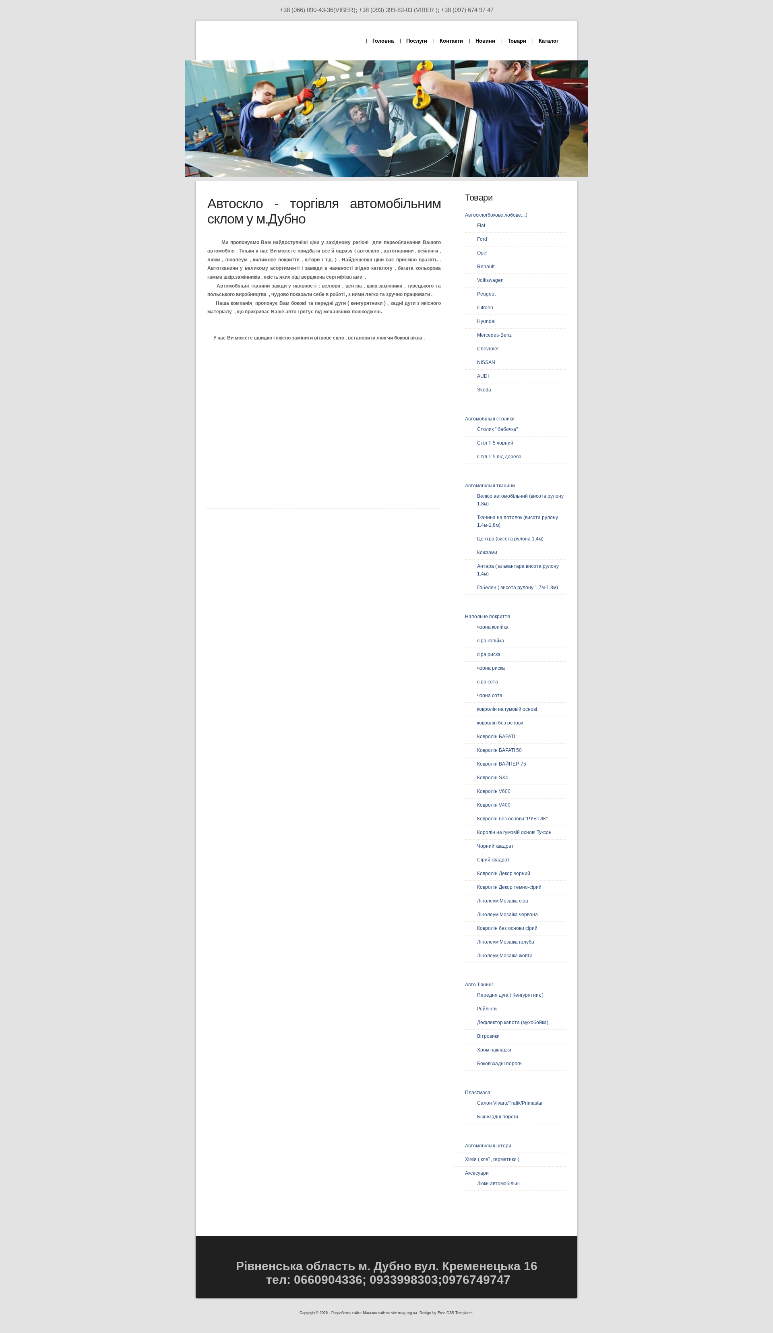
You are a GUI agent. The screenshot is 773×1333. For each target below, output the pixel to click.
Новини (485, 41)
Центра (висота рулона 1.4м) (510, 539)
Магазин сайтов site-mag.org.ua (390, 1313)
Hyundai (486, 321)
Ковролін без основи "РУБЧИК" (512, 819)
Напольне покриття (487, 616)
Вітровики (488, 1036)
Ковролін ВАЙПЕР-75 (501, 764)
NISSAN (486, 362)
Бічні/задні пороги (497, 1117)
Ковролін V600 (494, 791)
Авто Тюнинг (479, 984)
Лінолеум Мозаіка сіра (502, 901)
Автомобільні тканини (490, 485)
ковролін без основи (500, 723)
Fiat (481, 225)
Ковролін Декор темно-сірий (509, 887)
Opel (482, 253)
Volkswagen (490, 280)
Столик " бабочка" (497, 429)
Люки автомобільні (498, 1183)
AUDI (483, 376)
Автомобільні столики (490, 419)
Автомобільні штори (488, 1146)
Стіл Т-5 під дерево (499, 457)
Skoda (484, 390)
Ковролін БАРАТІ (496, 736)
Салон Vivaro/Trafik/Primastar (510, 1103)
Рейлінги (487, 1009)
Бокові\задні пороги (499, 1063)
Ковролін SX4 (492, 777)
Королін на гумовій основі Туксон (514, 832)
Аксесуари (477, 1173)
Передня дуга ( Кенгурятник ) (510, 995)
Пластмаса (477, 1092)
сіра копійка (490, 641)
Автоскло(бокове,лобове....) (496, 215)
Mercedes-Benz (494, 335)
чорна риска (491, 668)
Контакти (451, 41)
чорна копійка (492, 627)
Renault (485, 266)
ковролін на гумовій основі (507, 709)
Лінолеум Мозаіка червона (507, 914)
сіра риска (488, 654)
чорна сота (489, 695)
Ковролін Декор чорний (503, 873)
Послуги (416, 41)
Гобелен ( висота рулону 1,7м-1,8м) (517, 587)
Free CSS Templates (455, 1313)
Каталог (548, 41)
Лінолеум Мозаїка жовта (505, 955)
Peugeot (486, 294)
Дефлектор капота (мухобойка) (512, 1022)
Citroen (485, 307)
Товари (517, 41)
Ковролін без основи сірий (507, 928)
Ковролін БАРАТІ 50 (499, 750)
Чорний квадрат (495, 846)
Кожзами (487, 552)
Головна (383, 41)
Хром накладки (494, 1050)
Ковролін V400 (494, 805)
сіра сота (487, 682)
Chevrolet (487, 349)
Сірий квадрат (493, 860)
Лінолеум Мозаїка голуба (505, 942)
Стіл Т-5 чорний (495, 443)
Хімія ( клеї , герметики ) (492, 1159)
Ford (482, 239)
